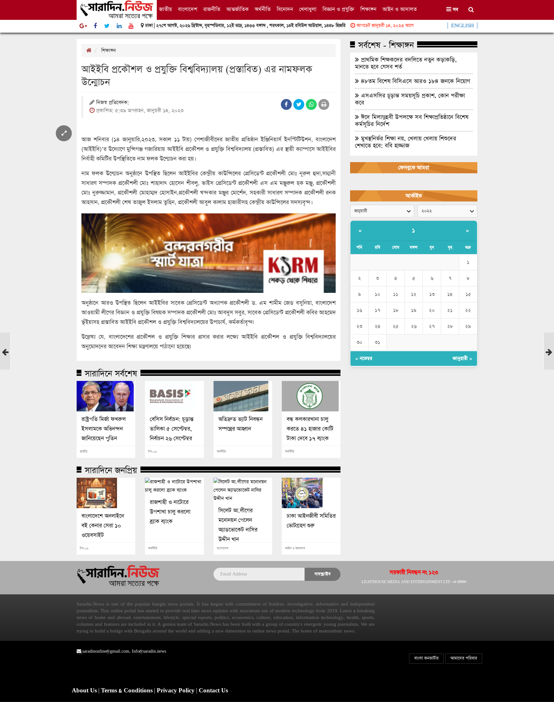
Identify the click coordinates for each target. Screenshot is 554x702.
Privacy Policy (176, 690)
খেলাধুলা (307, 9)
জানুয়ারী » (462, 358)
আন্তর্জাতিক (237, 9)
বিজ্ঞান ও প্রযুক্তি (338, 9)
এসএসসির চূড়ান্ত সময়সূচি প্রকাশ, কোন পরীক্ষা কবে (410, 99)
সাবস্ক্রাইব (323, 574)
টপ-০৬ (152, 452)
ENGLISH (462, 25)
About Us (85, 690)
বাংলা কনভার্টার (426, 658)
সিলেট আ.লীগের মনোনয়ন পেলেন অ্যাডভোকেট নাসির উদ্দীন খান (237, 525)
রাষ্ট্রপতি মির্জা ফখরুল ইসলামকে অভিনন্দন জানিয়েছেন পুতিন (103, 429)
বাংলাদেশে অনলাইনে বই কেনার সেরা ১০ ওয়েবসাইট (102, 525)
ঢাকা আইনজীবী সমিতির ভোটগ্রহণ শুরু (311, 521)
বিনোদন (285, 9)
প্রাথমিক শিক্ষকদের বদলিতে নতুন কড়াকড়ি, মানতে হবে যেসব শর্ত (406, 63)
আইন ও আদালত (399, 9)
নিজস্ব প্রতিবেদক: (112, 103)
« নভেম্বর (363, 358)
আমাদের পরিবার (463, 658)
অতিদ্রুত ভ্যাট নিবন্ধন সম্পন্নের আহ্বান (240, 424)
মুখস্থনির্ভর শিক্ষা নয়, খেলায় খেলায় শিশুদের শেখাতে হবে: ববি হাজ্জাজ (405, 142)
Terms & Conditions (127, 690)
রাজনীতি (211, 9)
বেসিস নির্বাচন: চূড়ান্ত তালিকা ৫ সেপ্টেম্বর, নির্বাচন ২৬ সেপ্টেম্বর (172, 429)
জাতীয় (165, 9)
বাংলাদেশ (187, 9)
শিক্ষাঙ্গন (368, 9)
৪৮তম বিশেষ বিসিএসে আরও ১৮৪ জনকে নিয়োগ (414, 81)
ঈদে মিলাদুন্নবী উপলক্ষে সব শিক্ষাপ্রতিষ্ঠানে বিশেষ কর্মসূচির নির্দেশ (411, 120)
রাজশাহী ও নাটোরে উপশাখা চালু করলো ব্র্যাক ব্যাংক (170, 512)
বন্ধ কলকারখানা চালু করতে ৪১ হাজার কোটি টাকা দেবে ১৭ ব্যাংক (310, 429)
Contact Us (213, 690)
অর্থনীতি (263, 9)
